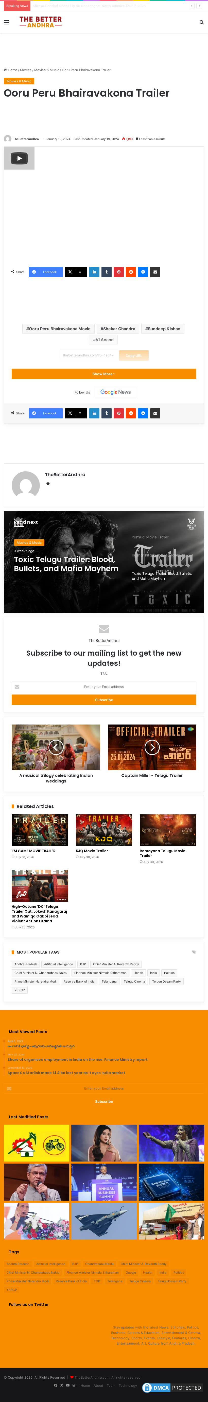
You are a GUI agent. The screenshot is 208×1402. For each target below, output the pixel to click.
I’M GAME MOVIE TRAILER (34, 850)
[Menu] (6, 24)
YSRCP (19, 990)
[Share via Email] (155, 272)
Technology (128, 1385)
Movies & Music (46, 70)
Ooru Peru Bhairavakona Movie (60, 328)
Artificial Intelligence (58, 964)
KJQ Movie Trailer (92, 850)
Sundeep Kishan (164, 328)
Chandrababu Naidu (99, 1264)
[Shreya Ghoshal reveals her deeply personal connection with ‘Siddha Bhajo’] (171, 1143)
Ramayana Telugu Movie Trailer (162, 853)
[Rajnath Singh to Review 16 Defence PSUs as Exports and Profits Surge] (36, 1221)
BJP (83, 964)
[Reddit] (131, 272)
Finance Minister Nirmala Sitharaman (100, 973)
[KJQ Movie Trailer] (104, 830)
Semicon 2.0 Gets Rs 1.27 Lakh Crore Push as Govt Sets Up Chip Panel (89, 6)
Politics (169, 973)
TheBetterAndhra (26, 139)
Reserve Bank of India (79, 981)
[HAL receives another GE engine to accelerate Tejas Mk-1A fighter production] (104, 1221)
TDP (97, 1281)
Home (12, 70)
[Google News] (115, 392)
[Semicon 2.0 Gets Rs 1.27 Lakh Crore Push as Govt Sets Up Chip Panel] (36, 1182)
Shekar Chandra (119, 328)
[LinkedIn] (94, 272)
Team (111, 1385)
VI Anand (105, 339)
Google (131, 1272)
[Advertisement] (104, 49)
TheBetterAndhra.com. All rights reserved (108, 1377)
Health (138, 973)
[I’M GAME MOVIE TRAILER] (40, 830)
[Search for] (201, 24)
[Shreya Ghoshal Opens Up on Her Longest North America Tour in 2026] (104, 1143)
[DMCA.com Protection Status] (172, 1393)
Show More (103, 374)
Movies (25, 70)
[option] (104, 562)
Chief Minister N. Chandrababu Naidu (40, 973)
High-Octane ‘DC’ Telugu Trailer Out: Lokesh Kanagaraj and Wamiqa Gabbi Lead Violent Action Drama (39, 914)
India (153, 973)
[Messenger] (143, 272)
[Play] (19, 158)
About (98, 1385)
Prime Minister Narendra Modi (35, 981)
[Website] (48, 483)
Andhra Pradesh (25, 964)
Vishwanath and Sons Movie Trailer (56, 565)
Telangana (109, 981)
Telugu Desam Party (166, 981)
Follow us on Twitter (29, 1304)
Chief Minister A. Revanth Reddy (116, 964)
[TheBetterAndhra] (40, 22)
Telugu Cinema (134, 981)
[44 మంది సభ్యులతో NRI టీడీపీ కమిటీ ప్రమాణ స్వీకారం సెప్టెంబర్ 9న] (36, 1143)
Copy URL (134, 355)
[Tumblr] (106, 272)
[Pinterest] (119, 272)
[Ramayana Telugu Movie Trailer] (168, 830)
